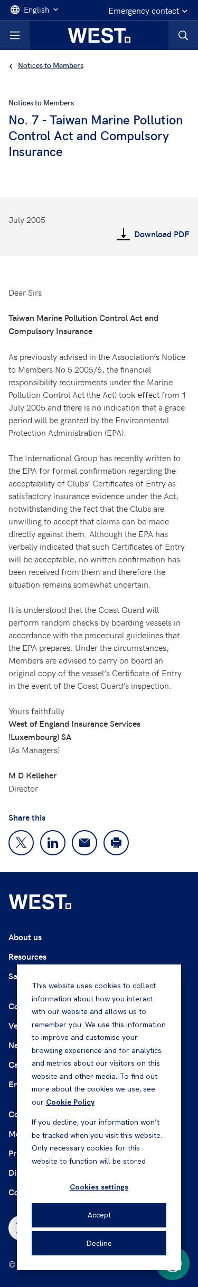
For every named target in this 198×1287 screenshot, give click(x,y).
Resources (27, 956)
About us (25, 936)
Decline (99, 1243)
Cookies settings (99, 1187)
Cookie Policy (70, 1102)
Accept (99, 1215)
